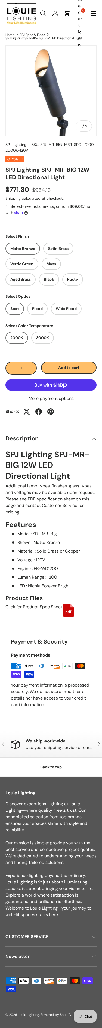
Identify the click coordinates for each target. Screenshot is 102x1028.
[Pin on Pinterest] (51, 412)
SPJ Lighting (15, 144)
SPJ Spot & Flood (32, 34)
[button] (67, 14)
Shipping (13, 198)
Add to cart (68, 367)
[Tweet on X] (27, 412)
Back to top (51, 766)
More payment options (51, 398)
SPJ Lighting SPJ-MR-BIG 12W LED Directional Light (43, 38)
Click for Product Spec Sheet (34, 607)
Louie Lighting (28, 1015)
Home (9, 34)
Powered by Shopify (56, 1015)
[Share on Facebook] (39, 412)
